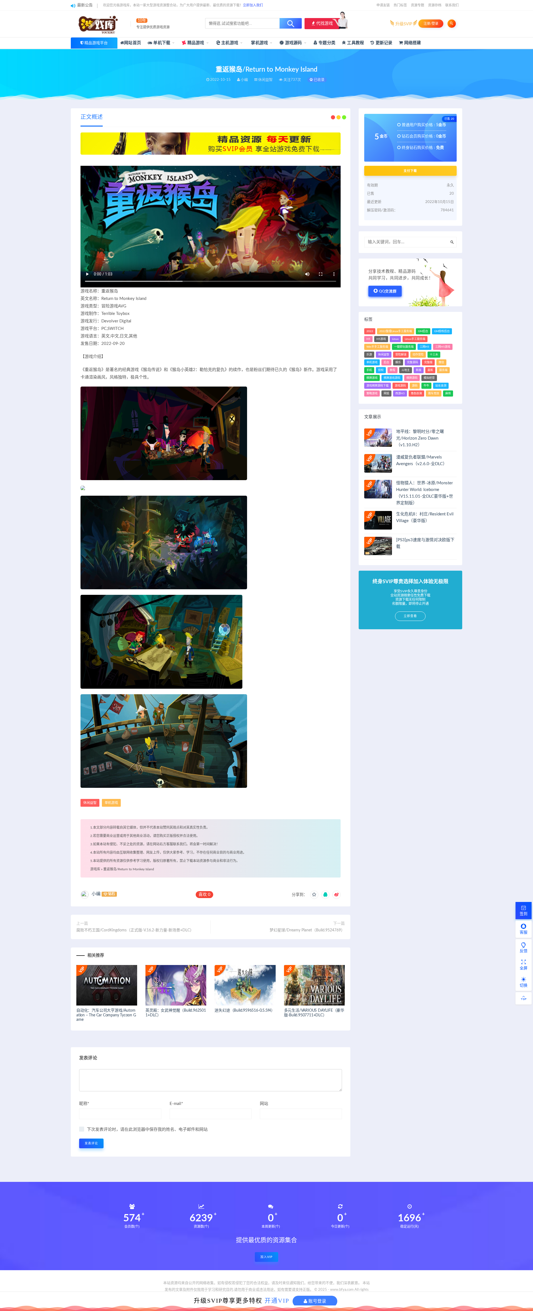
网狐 (386, 393)
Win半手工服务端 (377, 346)
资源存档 (434, 5)
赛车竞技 (433, 393)
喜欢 (204, 895)
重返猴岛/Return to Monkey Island (128, 869)
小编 (96, 894)
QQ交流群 (388, 291)
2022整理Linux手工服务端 (395, 331)
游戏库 (95, 869)
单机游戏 (111, 802)
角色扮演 (416, 393)
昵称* (84, 1104)
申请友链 (383, 5)
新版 (418, 370)
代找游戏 (324, 23)
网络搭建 (412, 43)
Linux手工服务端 (415, 339)
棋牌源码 (412, 378)
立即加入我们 (253, 5)
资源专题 (417, 5)
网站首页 (132, 43)
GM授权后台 (442, 331)
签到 (523, 914)
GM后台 (423, 331)
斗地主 (405, 370)
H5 (368, 339)
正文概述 (92, 117)
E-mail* (176, 1104)
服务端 (443, 370)
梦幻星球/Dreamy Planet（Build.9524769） (307, 930)
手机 (369, 370)
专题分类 (326, 43)
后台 (386, 362)
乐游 (369, 354)
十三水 (434, 354)
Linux (395, 339)
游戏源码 (293, 43)
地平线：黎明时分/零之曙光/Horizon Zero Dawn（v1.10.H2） (420, 438)
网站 (264, 1104)
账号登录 (316, 1301)
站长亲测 (440, 385)
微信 (441, 362)
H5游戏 (381, 339)
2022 (369, 331)
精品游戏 (195, 43)
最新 (430, 370)
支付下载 (410, 170)
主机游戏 (229, 43)
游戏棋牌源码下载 (377, 385)
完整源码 (412, 362)
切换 (523, 985)
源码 (415, 385)
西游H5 (400, 393)
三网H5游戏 (442, 346)
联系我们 (452, 5)
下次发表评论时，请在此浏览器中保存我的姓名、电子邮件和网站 (147, 1129)
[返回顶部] (524, 998)
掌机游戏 (259, 43)
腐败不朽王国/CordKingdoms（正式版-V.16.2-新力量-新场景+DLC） (135, 930)
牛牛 (426, 385)
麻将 (448, 393)
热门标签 (400, 5)
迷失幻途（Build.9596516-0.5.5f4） (245, 1010)
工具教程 (355, 43)
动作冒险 (418, 354)
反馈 (523, 951)
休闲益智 (90, 802)
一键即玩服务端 (404, 346)
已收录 (319, 80)
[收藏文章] (314, 895)
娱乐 (398, 362)
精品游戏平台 (96, 43)
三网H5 (424, 346)
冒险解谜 (400, 354)
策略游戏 (372, 393)
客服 (523, 932)
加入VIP (266, 1257)
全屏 (523, 968)
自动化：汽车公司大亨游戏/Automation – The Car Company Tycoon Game (106, 1015)
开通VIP (277, 1300)
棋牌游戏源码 (392, 378)
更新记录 (383, 43)
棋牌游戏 (372, 378)
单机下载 (161, 43)
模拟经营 (429, 378)
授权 (381, 370)
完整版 (428, 362)
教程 (392, 370)
